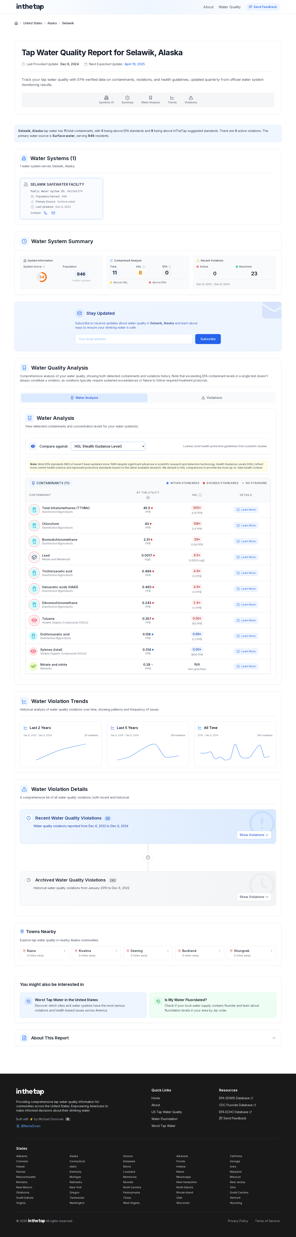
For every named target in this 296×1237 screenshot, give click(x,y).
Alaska (52, 23)
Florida (180, 1161)
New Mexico (24, 1187)
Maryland (236, 1171)
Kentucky (75, 1171)
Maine (180, 1171)
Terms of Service (267, 1221)
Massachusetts (26, 1177)
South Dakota (24, 1197)
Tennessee (77, 1197)
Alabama (21, 1156)
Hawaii (20, 1166)
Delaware (129, 1161)
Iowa (233, 1166)
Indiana (180, 1166)
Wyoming (236, 1203)
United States (32, 23)
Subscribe (208, 339)
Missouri (235, 1177)
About (155, 1105)
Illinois (127, 1166)
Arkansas (182, 1156)
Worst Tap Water (163, 1126)
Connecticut (77, 1161)
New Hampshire (186, 1182)
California (236, 1156)
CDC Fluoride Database (236, 1105)
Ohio (233, 1187)
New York (76, 1187)
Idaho (73, 1166)
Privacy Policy (238, 1221)
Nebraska (76, 1182)
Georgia (235, 1161)
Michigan (75, 1177)
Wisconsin (183, 1203)
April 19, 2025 (135, 64)
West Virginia (131, 1203)
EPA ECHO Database (233, 1112)
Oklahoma (22, 1192)
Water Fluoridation (164, 1119)
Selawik (68, 23)
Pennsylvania (131, 1192)
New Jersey (237, 1182)
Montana (21, 1182)
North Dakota (184, 1187)
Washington (77, 1203)
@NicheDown (31, 1126)
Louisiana (129, 1171)
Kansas (21, 1171)
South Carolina (239, 1192)
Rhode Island (184, 1192)
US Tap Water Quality (166, 1112)
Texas (127, 1197)
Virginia (21, 1203)
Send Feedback (234, 1118)
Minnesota (130, 1177)
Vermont (235, 1197)
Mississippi (183, 1177)
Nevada (128, 1182)
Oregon (74, 1192)
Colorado (22, 1161)
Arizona (128, 1156)
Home (155, 1098)
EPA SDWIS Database (234, 1098)
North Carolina (132, 1187)
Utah (179, 1197)
